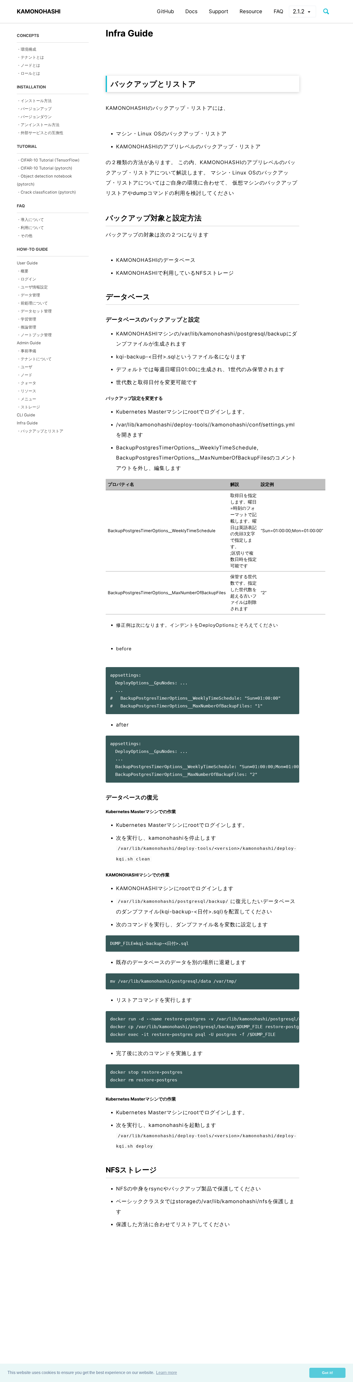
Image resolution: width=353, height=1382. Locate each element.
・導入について (30, 219)
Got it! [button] (327, 1373)
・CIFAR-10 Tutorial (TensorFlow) (48, 160)
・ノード (24, 374)
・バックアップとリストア (40, 431)
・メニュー (26, 398)
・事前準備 (26, 351)
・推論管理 (26, 327)
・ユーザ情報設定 (32, 287)
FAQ (278, 11)
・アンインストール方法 (38, 124)
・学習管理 (26, 319)
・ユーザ (24, 366)
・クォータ (26, 382)
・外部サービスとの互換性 (40, 132)
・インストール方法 (34, 100)
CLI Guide (26, 415)
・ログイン (26, 279)
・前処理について (32, 303)
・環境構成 (26, 49)
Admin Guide (29, 343)
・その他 (24, 235)
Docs (191, 11)
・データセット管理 (34, 311)
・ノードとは (28, 65)
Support (218, 11)
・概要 (22, 271)
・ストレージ (28, 406)
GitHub (165, 11)
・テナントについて (34, 358)
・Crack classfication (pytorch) (46, 192)
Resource (251, 11)
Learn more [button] (166, 1372)
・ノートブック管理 (34, 335)
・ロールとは (28, 73)
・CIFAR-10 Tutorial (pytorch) (44, 168)
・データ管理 (28, 295)
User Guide (27, 263)
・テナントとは (30, 57)
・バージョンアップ (34, 108)
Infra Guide (27, 423)
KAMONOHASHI (38, 11)
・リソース (26, 390)
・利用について (30, 227)
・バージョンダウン (34, 116)
